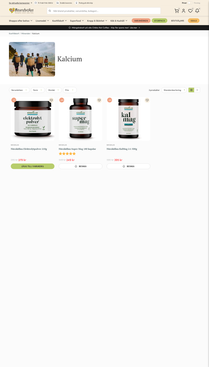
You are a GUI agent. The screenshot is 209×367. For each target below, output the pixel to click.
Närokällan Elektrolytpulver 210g (29, 148)
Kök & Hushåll (117, 20)
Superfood (75, 20)
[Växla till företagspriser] (190, 2)
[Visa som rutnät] (191, 90)
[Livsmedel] (48, 20)
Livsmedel (41, 20)
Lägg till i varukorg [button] (32, 166)
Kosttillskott (58, 20)
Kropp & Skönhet (95, 20)
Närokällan (15, 145)
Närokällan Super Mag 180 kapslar (77, 148)
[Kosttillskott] (65, 20)
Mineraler (25, 33)
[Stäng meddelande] (139, 28)
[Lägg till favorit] (51, 100)
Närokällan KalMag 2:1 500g (122, 148)
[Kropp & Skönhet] (106, 20)
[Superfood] (82, 20)
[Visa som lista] (197, 90)
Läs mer (133, 27)
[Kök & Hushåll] (126, 20)
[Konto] (183, 11)
